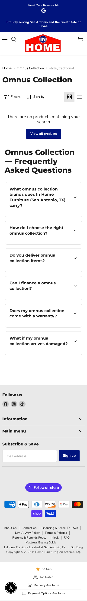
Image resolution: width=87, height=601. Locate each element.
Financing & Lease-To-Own (60, 528)
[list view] (79, 97)
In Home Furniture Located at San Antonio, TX (34, 547)
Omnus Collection (30, 68)
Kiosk (55, 538)
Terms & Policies (56, 533)
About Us (10, 528)
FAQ (67, 538)
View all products (43, 134)
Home (7, 68)
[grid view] (69, 97)
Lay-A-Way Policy (27, 533)
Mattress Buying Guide (41, 542)
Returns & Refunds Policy (29, 538)
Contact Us (29, 528)
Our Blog (77, 547)
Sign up (69, 455)
